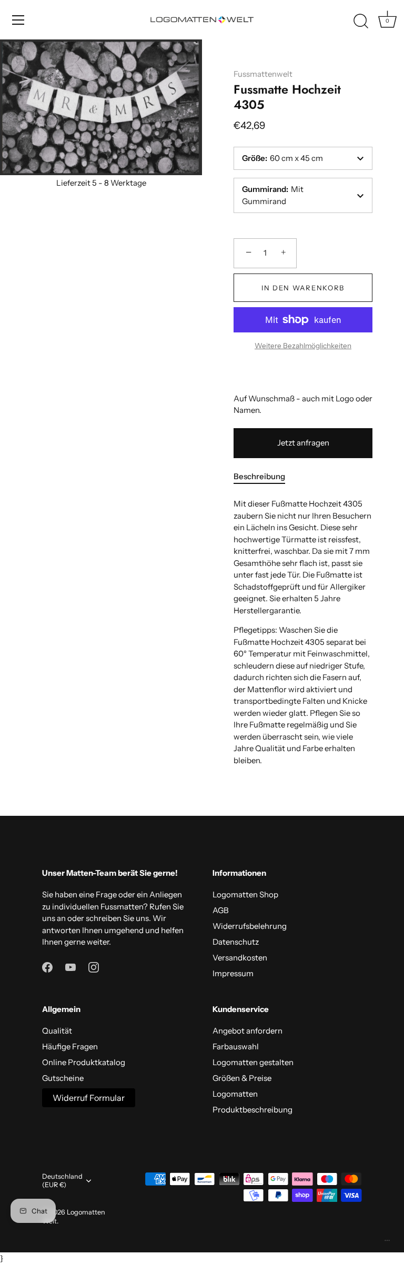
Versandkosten (240, 958)
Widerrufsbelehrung (250, 926)
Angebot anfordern (247, 1031)
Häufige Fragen (70, 1046)
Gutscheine (63, 1078)
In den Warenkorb (303, 288)
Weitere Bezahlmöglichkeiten (303, 345)
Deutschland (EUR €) (62, 1180)
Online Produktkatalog (83, 1062)
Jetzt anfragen (303, 443)
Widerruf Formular (89, 1097)
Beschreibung (259, 476)
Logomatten (235, 1094)
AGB (221, 910)
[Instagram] (93, 966)
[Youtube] (70, 966)
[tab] (265, 477)
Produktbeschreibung (252, 1110)
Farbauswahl (236, 1046)
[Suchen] (360, 21)
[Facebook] (47, 966)
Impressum (233, 973)
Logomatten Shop (245, 894)
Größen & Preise (242, 1078)
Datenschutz (236, 942)
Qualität (57, 1031)
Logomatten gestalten (253, 1062)
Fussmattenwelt (263, 74)
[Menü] (18, 20)
